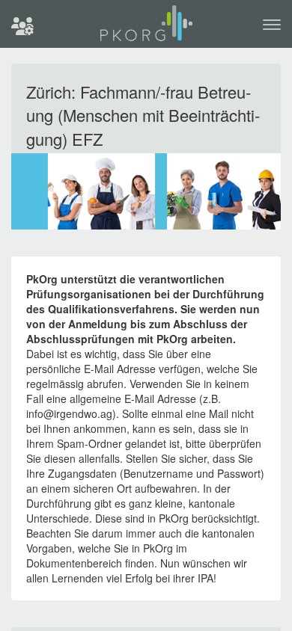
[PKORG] (146, 29)
